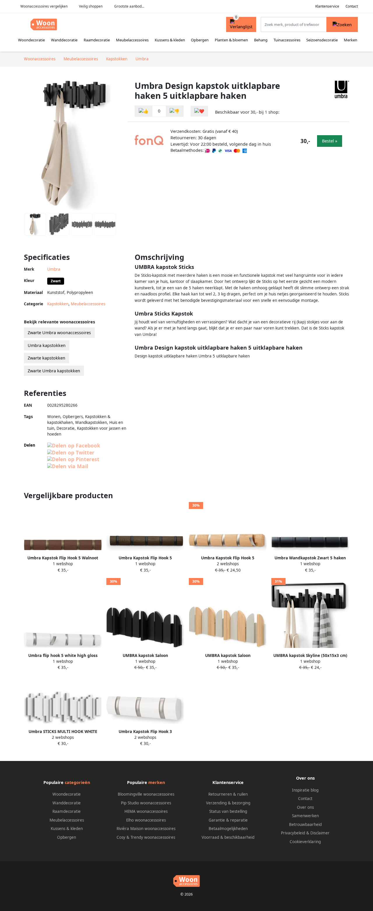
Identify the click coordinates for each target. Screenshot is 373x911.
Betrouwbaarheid (305, 824)
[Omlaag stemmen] (174, 111)
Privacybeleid (293, 833)
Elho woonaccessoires (146, 820)
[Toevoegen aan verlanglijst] (199, 111)
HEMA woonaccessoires (146, 811)
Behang (261, 40)
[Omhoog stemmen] (143, 111)
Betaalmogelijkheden (228, 828)
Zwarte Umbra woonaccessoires (59, 332)
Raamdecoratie (97, 40)
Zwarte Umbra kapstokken (54, 370)
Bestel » (329, 141)
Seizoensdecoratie (322, 40)
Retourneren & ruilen (228, 794)
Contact (352, 6)
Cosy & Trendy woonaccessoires (146, 837)
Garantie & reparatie (228, 820)
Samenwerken (305, 815)
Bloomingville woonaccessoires (146, 794)
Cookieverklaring (305, 841)
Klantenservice (327, 6)
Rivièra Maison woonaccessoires (146, 828)
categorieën (77, 782)
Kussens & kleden (170, 40)
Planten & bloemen (231, 40)
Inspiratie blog (305, 790)
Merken (350, 40)
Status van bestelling (228, 811)
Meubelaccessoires (132, 40)
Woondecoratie (31, 40)
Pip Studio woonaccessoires (146, 803)
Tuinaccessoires (287, 40)
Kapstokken (57, 303)
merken (156, 782)
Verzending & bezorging (228, 803)
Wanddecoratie (64, 40)
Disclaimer (320, 833)
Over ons (305, 807)
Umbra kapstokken (47, 345)
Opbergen (200, 40)
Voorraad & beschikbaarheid (228, 837)
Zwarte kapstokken (46, 358)
